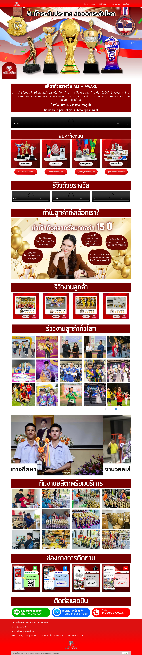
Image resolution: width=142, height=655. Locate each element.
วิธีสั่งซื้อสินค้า (103, 3)
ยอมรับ (125, 653)
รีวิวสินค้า (126, 3)
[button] (20, 445)
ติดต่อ (93, 3)
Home (86, 3)
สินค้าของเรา (116, 3)
